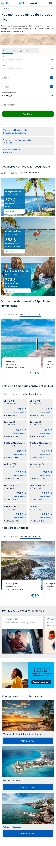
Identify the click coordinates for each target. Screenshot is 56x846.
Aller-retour (7, 173)
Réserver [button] (10, 211)
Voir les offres (28, 740)
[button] (28, 114)
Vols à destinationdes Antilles (11, 151)
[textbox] (28, 59)
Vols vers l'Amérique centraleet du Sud (17, 141)
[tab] (7, 51)
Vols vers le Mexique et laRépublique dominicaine (15, 131)
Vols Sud (7, 8)
